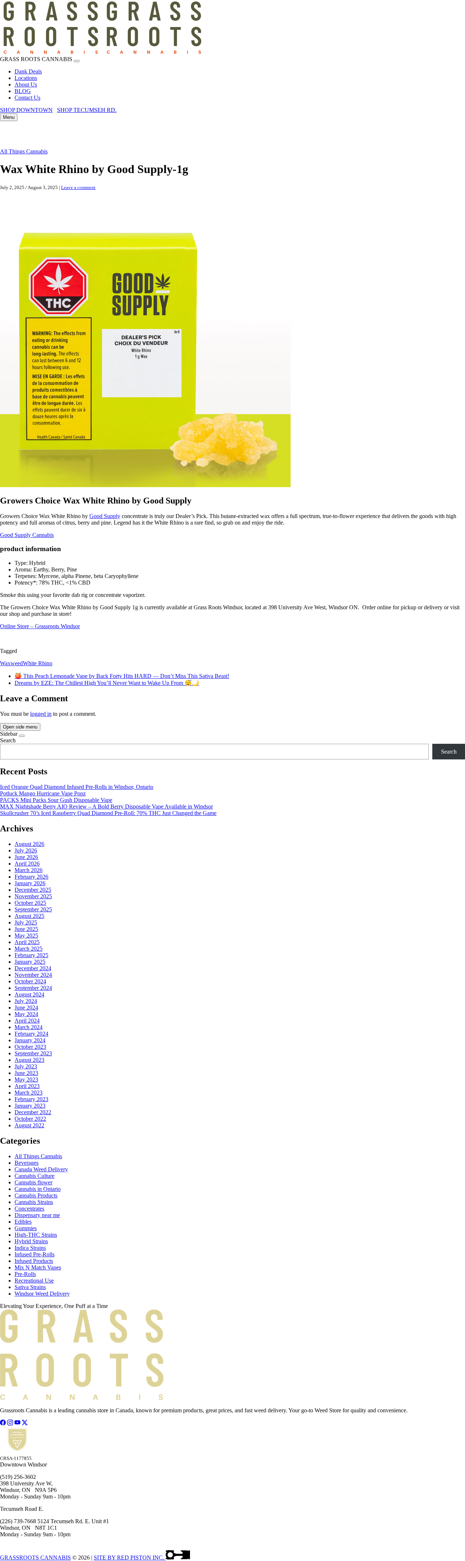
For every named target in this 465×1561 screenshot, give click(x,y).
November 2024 (33, 975)
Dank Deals (28, 71)
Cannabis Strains (34, 1202)
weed (17, 663)
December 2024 (33, 968)
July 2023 (26, 1066)
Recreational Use (34, 1280)
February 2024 (31, 1034)
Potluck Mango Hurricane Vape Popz (43, 793)
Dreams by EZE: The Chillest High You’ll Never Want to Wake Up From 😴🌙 (107, 683)
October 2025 (30, 903)
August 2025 (29, 916)
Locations (26, 78)
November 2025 (33, 896)
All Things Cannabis (24, 151)
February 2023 (31, 1099)
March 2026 (29, 870)
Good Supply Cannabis (27, 535)
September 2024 (33, 988)
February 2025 (31, 955)
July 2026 (26, 850)
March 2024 (29, 1027)
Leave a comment (78, 187)
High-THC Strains (36, 1235)
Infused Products (34, 1261)
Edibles (23, 1222)
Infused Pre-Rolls (34, 1254)
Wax (5, 663)
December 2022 (33, 1112)
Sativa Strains (30, 1287)
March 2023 (29, 1093)
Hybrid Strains (31, 1241)
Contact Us (27, 98)
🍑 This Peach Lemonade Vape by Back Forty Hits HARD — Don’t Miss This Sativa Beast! (122, 676)
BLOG (23, 91)
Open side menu (20, 727)
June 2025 (26, 929)
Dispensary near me (37, 1215)
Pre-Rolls (25, 1274)
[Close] (77, 61)
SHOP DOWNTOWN (26, 110)
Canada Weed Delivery (41, 1169)
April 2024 (27, 1021)
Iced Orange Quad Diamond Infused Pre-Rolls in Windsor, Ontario (76, 787)
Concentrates (29, 1208)
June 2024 (26, 1007)
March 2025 (29, 949)
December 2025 (33, 890)
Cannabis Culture (34, 1176)
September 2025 (33, 909)
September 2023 (33, 1053)
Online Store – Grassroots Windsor (40, 626)
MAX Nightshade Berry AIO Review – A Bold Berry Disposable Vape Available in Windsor (106, 806)
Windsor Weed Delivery (42, 1294)
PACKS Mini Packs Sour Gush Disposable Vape (56, 800)
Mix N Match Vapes (38, 1267)
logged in (41, 714)
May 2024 (26, 1014)
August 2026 (29, 844)
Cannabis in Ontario (38, 1189)
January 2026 (30, 883)
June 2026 (26, 857)
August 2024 (29, 994)
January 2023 (30, 1106)
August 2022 (29, 1125)
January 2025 (30, 962)
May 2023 (26, 1079)
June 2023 (26, 1073)
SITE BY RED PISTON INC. (130, 1557)
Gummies (26, 1228)
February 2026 (31, 877)
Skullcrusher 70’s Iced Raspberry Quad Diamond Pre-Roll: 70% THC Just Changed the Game (108, 813)
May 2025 (26, 935)
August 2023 (29, 1060)
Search (8, 740)
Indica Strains (30, 1248)
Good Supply (104, 516)
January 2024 (30, 1040)
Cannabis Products (36, 1195)
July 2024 (26, 1001)
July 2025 (26, 922)
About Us (26, 84)
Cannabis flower (33, 1182)
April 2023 (27, 1086)
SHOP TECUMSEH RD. (87, 110)
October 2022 (30, 1119)
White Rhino (37, 663)
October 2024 (30, 981)
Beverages (27, 1163)
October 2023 (30, 1047)
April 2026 (27, 863)
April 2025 (27, 942)
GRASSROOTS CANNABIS (35, 1557)
